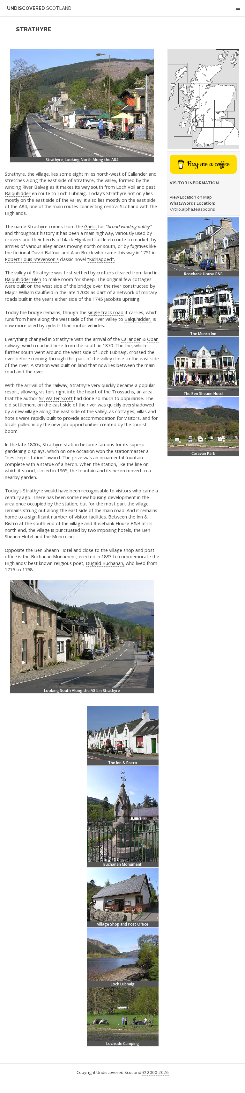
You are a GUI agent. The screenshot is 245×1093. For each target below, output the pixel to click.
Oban (153, 339)
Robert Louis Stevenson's (32, 259)
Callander (137, 174)
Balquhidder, (138, 319)
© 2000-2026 (155, 1072)
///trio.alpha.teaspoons (192, 209)
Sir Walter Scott (56, 398)
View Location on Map (191, 197)
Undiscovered (39, 8)
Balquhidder (18, 193)
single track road (105, 312)
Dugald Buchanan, (105, 563)
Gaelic (90, 226)
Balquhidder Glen (23, 279)
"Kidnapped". (101, 259)
